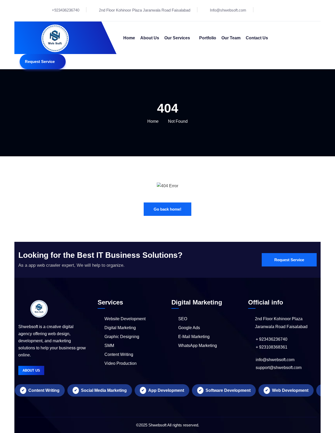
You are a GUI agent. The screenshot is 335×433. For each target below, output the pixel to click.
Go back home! (167, 209)
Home (153, 121)
